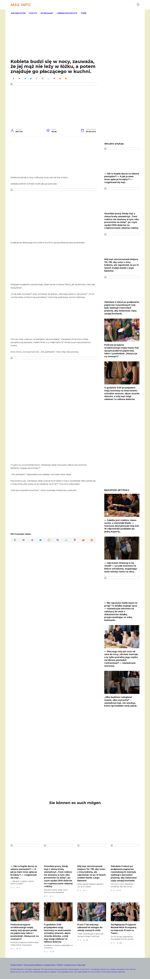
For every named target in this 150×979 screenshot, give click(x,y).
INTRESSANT (47, 13)
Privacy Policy (16, 965)
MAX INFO (21, 4)
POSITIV (33, 13)
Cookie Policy (50, 965)
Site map (81, 965)
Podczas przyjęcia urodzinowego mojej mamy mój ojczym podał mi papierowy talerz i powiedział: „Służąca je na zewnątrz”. (121, 351)
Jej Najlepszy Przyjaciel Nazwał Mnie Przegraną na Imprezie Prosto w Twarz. (123, 928)
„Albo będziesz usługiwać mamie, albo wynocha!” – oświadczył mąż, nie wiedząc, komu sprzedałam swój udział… (121, 701)
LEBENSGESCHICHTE (67, 13)
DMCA (59, 965)
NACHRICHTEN (18, 13)
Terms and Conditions (33, 965)
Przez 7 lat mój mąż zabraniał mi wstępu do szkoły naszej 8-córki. (89, 927)
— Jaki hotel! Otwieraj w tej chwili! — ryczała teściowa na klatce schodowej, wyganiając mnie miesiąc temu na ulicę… (120, 567)
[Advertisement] (75, 39)
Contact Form (70, 965)
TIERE (83, 13)
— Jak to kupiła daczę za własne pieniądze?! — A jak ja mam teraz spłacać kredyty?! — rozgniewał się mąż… (121, 177)
